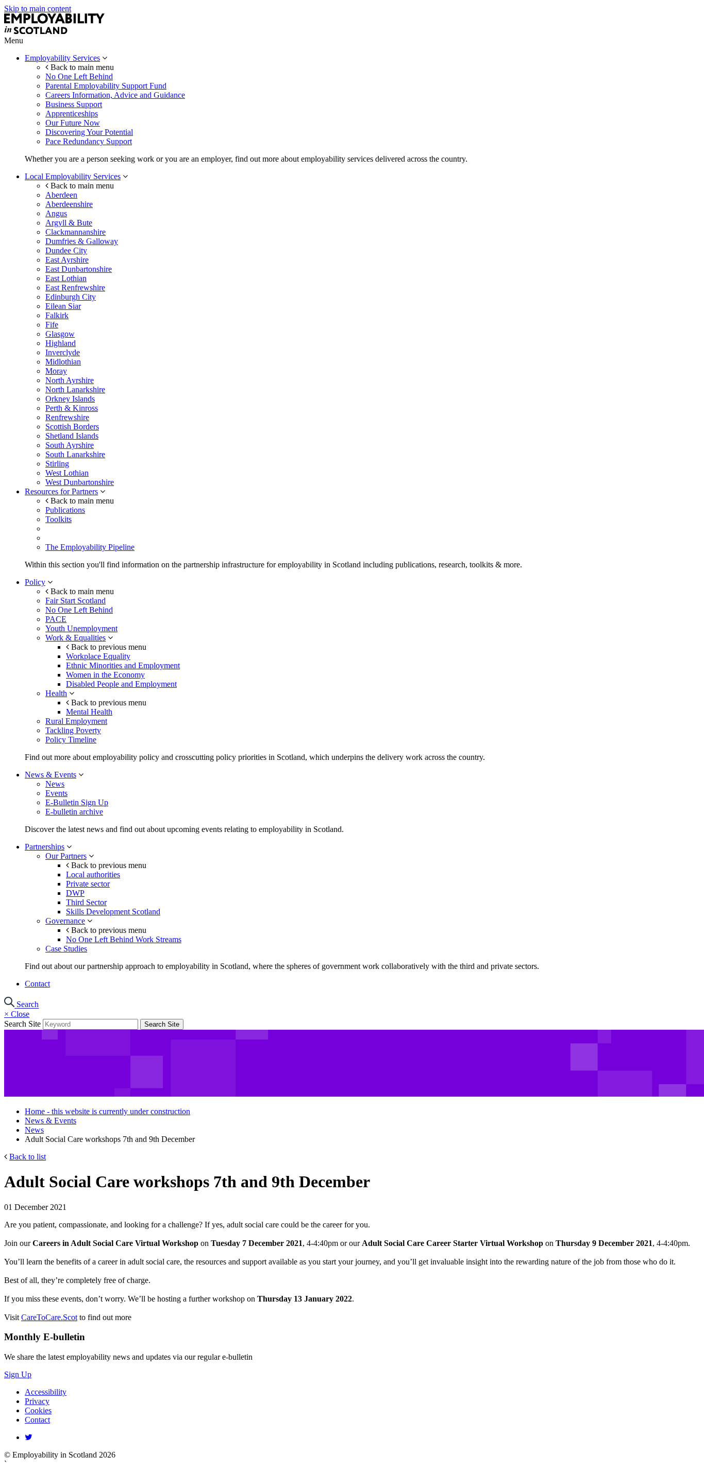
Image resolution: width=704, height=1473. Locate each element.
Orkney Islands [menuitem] (70, 398)
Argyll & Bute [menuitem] (68, 222)
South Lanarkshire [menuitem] (75, 454)
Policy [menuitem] (35, 582)
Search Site (22, 1023)
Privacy (37, 1401)
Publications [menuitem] (65, 510)
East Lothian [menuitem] (66, 278)
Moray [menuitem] (56, 371)
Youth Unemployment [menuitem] (81, 628)
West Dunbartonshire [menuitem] (79, 482)
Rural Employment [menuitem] (76, 721)
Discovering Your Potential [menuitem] (89, 132)
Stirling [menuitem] (57, 463)
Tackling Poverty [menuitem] (73, 730)
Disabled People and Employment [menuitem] (121, 684)
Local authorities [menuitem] (93, 874)
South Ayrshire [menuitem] (69, 445)
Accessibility (45, 1392)
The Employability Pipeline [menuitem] (90, 547)
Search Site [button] (161, 1024)
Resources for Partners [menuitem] (61, 491)
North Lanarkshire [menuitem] (75, 389)
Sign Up (17, 1374)
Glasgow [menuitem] (60, 334)
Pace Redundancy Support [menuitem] (88, 141)
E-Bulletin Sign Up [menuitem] (76, 802)
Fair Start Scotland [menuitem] (75, 600)
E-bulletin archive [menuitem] (74, 811)
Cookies (38, 1410)
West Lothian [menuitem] (67, 473)
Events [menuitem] (56, 793)
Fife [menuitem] (51, 324)
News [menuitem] (54, 783)
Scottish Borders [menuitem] (72, 426)
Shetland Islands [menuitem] (71, 435)
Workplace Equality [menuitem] (98, 656)
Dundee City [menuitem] (66, 250)
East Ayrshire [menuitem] (67, 259)
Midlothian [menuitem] (63, 361)
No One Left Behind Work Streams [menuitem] (123, 939)
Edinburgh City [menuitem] (70, 296)
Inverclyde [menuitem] (62, 352)
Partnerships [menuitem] (44, 846)
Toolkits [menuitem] (58, 519)
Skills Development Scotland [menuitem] (113, 911)
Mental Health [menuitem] (89, 711)
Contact (37, 1419)
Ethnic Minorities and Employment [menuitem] (123, 665)
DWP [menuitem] (75, 893)
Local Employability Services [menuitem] (73, 176)
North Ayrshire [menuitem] (69, 380)
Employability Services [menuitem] (62, 58)
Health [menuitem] (56, 693)
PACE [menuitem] (55, 619)
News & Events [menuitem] (50, 774)
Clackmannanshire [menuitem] (75, 232)
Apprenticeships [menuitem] (71, 113)
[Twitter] (28, 1437)
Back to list (27, 1156)
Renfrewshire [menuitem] (67, 417)
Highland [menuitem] (60, 343)
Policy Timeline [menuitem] (70, 739)
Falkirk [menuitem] (57, 315)
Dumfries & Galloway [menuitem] (81, 241)
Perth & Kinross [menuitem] (71, 408)
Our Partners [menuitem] (66, 856)
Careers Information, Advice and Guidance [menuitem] (115, 95)
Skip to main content (37, 8)
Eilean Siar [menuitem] (63, 306)
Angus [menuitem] (56, 213)
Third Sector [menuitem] (86, 902)
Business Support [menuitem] (73, 104)
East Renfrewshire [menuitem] (75, 287)
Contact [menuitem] (37, 983)
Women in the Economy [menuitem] (105, 674)
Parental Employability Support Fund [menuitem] (105, 85)
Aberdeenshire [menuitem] (69, 204)
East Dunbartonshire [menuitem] (78, 269)
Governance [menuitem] (65, 920)
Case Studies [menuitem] (66, 948)
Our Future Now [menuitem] (72, 122)
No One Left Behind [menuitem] (79, 76)
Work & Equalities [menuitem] (75, 637)
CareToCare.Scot (49, 1317)
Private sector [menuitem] (88, 883)
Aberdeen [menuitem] (61, 194)
